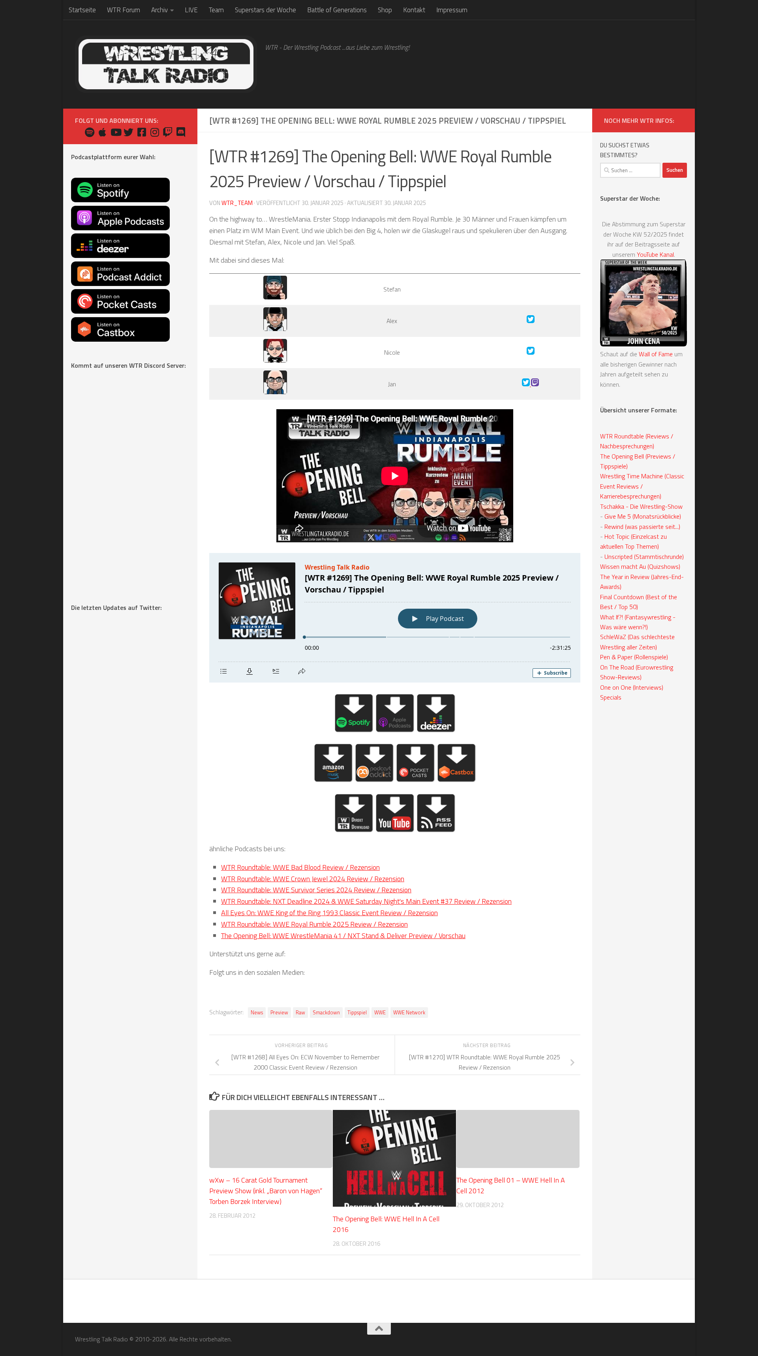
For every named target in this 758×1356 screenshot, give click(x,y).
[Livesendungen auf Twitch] (168, 132)
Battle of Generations (337, 10)
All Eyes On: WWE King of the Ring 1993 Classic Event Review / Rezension (329, 912)
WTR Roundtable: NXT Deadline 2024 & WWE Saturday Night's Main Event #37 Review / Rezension (366, 901)
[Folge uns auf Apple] (102, 132)
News (257, 1012)
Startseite (82, 10)
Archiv (159, 10)
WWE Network (409, 1012)
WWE (380, 1012)
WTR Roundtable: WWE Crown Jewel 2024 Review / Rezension (312, 878)
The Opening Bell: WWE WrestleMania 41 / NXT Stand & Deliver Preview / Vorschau (343, 935)
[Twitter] (531, 320)
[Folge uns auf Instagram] (154, 132)
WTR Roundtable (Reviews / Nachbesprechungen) (636, 441)
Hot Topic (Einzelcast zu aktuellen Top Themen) (633, 541)
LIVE (191, 10)
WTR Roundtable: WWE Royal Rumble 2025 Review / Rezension (314, 924)
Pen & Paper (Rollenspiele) (634, 657)
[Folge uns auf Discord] (181, 132)
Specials (610, 697)
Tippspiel (357, 1012)
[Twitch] (535, 384)
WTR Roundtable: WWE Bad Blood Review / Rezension (300, 867)
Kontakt (414, 10)
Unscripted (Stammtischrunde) (644, 556)
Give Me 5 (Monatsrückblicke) (642, 516)
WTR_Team (237, 202)
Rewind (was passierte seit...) (642, 526)
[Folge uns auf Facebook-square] (141, 132)
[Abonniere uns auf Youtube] (115, 132)
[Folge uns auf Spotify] (89, 132)
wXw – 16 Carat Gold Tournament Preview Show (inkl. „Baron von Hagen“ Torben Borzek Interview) (265, 1191)
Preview (279, 1012)
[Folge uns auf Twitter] (128, 132)
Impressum (451, 10)
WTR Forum (123, 10)
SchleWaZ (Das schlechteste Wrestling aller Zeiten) (637, 641)
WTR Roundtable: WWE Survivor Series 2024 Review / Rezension (316, 889)
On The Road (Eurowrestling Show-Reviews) (636, 672)
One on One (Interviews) (631, 687)
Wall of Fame (656, 354)
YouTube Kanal (655, 254)
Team (216, 10)
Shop (385, 10)
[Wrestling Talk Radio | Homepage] (166, 64)
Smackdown (326, 1012)
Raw (300, 1012)
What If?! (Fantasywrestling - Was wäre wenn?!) (637, 622)
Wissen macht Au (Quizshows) (640, 566)
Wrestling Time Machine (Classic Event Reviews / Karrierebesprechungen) (642, 486)
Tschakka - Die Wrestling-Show (641, 506)
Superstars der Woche (265, 10)
